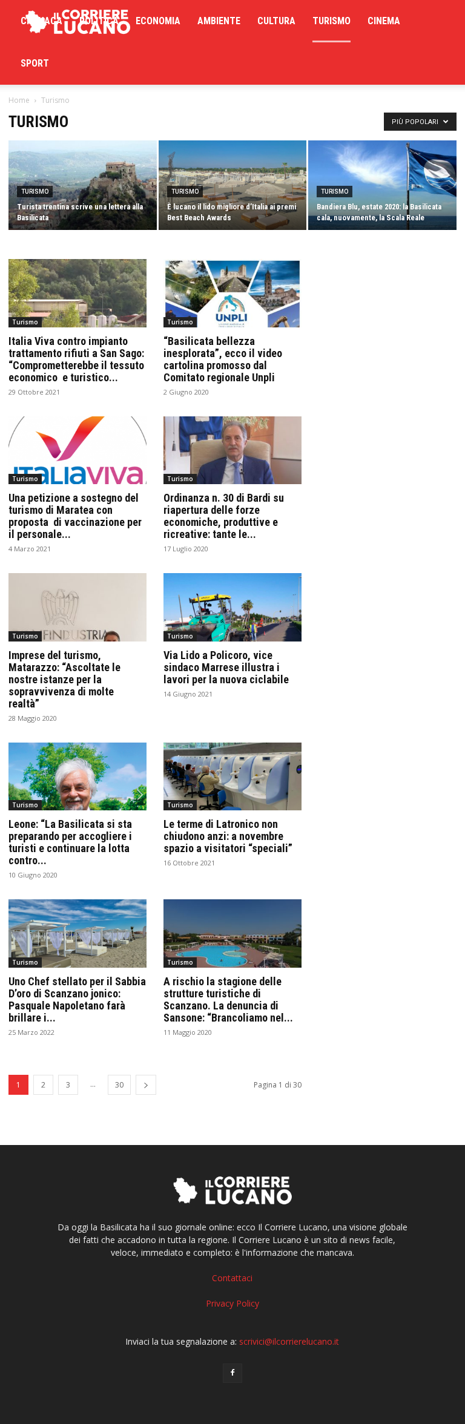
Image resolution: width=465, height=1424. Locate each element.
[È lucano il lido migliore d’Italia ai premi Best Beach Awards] (233, 186)
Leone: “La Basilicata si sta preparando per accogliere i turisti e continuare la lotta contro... (70, 842)
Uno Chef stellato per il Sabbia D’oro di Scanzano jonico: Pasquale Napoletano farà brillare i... (77, 999)
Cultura (276, 21)
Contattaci (232, 1278)
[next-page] (146, 1085)
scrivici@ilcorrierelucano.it (289, 1341)
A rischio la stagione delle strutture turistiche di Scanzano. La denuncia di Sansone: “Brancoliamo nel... (228, 999)
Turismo (331, 21)
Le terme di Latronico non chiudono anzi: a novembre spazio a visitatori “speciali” (227, 836)
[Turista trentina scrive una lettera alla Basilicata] (82, 186)
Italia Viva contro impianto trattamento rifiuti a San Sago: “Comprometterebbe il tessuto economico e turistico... (76, 359)
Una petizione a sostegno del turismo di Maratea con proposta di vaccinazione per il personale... (75, 515)
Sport (35, 63)
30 (119, 1085)
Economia (158, 21)
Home (19, 100)
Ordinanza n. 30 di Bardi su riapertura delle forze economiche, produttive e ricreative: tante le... (223, 515)
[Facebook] (232, 1373)
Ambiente (218, 21)
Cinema (384, 21)
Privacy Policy (232, 1303)
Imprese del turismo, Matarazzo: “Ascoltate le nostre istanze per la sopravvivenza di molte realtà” (64, 679)
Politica (99, 21)
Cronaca (41, 21)
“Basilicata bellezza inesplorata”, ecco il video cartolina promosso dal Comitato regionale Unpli (222, 359)
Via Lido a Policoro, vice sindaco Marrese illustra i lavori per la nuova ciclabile (226, 667)
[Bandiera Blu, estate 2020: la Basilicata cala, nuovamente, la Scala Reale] (382, 186)
